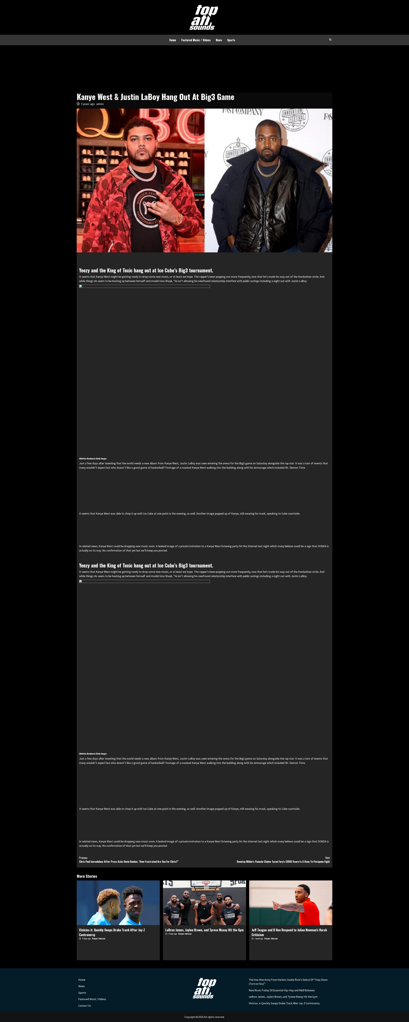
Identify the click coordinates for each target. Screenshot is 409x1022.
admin (100, 104)
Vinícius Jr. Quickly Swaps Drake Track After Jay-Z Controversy (284, 1003)
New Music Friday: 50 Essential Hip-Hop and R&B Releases (282, 990)
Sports (231, 40)
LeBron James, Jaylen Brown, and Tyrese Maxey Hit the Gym (204, 929)
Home (172, 40)
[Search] (330, 39)
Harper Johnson (98, 938)
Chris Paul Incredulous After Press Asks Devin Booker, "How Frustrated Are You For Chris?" (128, 860)
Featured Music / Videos (196, 40)
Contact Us (84, 1005)
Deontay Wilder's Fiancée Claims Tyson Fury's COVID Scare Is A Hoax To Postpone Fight (283, 860)
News (219, 40)
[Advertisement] (204, 69)
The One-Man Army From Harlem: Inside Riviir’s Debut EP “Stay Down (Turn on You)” (288, 982)
